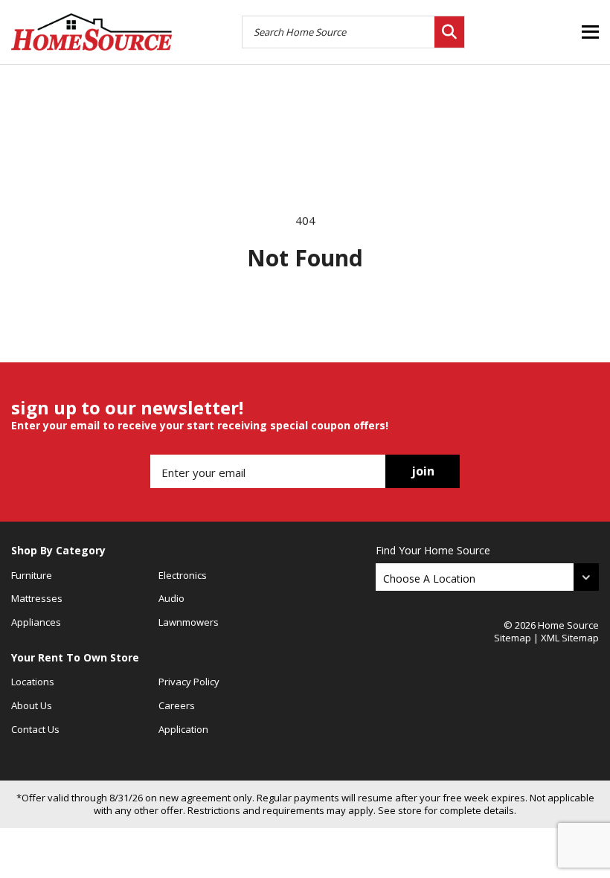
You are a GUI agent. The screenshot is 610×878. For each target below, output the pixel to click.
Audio (171, 598)
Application (183, 729)
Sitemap (512, 637)
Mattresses (36, 598)
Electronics (182, 575)
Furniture (31, 575)
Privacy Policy (188, 681)
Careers (176, 705)
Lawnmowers (188, 622)
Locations (32, 681)
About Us (31, 705)
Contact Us (35, 729)
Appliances (36, 622)
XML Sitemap (570, 637)
